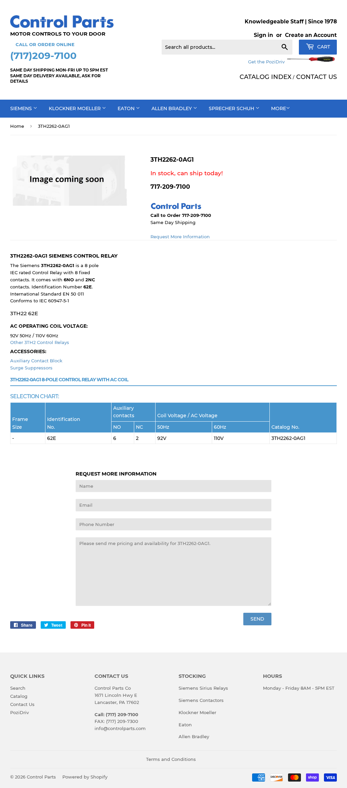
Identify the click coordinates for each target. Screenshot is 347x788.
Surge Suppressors (31, 367)
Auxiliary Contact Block (36, 360)
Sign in (263, 35)
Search (17, 688)
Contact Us (22, 704)
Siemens (21, 108)
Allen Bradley (172, 108)
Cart (323, 47)
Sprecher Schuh (232, 108)
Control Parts (41, 777)
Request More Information (180, 236)
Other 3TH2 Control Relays (39, 342)
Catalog (18, 696)
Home (17, 126)
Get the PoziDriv (267, 61)
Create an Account (311, 35)
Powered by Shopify (84, 777)
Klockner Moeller (75, 108)
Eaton (127, 108)
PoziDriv (19, 712)
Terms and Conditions (171, 759)
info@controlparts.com (120, 728)
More (278, 108)
